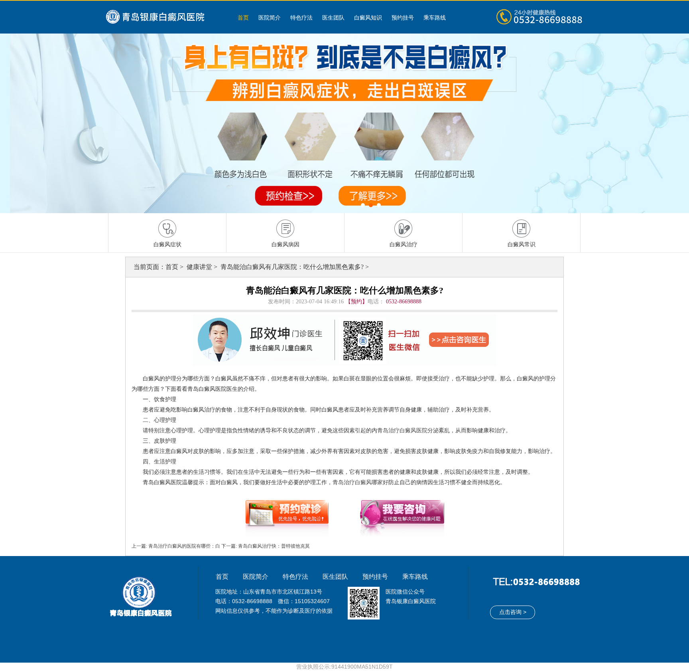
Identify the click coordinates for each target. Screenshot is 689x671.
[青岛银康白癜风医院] (163, 17)
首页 (243, 17)
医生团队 (333, 17)
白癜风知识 (368, 17)
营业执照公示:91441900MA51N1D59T (344, 666)
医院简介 (269, 17)
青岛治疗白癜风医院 (402, 430)
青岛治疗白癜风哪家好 (360, 482)
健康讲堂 (200, 266)
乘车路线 (434, 17)
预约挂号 (403, 17)
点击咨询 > (512, 612)
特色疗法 (301, 17)
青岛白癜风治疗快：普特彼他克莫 (273, 546)
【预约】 (356, 302)
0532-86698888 (403, 302)
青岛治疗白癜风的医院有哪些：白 (184, 546)
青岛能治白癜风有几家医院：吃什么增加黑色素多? (292, 266)
